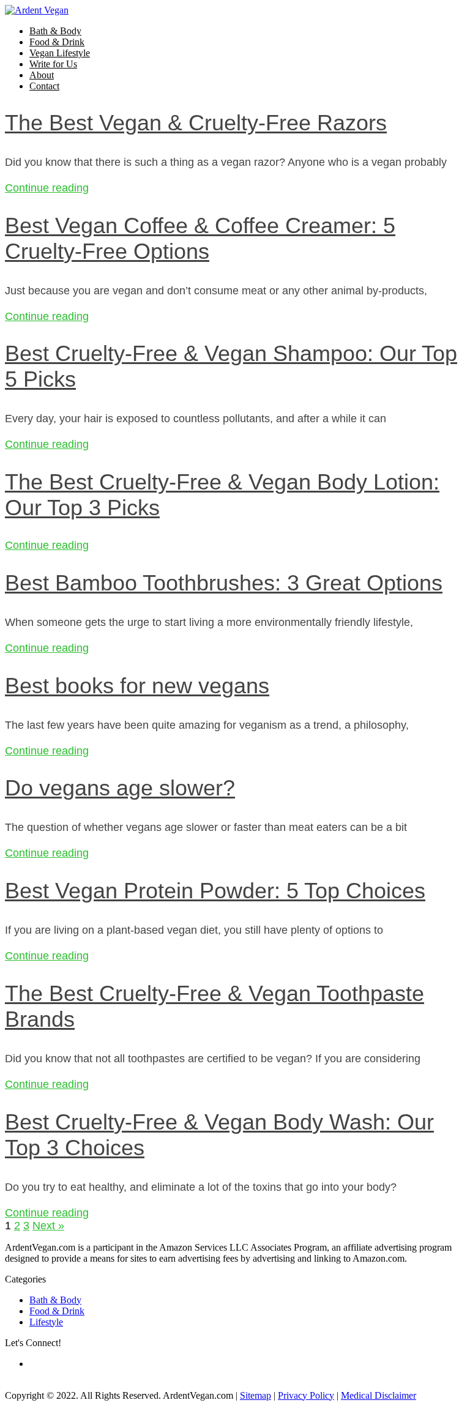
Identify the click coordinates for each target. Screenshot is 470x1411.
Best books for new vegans (137, 685)
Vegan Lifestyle (59, 53)
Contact (44, 86)
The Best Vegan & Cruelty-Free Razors (196, 122)
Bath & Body (55, 31)
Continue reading (47, 188)
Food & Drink (56, 42)
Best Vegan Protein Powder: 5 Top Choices (215, 890)
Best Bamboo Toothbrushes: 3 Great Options (223, 582)
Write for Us (53, 64)
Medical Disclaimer (378, 1395)
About (41, 75)
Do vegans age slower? (120, 787)
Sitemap (255, 1395)
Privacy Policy (306, 1395)
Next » (48, 1225)
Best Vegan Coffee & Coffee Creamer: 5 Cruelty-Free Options (200, 238)
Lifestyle (46, 1322)
